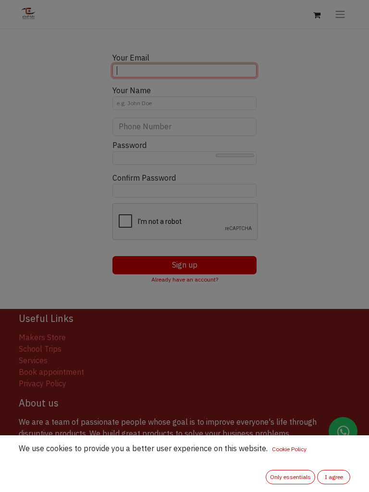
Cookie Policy (289, 449)
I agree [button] (334, 477)
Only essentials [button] (290, 477)
